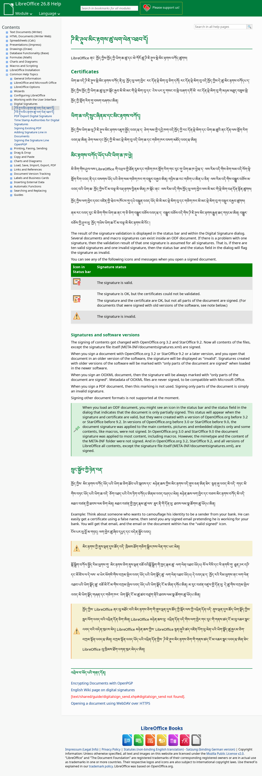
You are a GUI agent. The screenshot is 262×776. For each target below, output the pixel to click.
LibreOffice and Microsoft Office (35, 82)
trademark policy (101, 766)
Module (22, 13)
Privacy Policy (111, 749)
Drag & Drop (22, 152)
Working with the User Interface (35, 99)
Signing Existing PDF (27, 128)
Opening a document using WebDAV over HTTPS (110, 703)
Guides (18, 195)
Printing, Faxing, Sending (30, 148)
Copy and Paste (24, 157)
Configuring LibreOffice (29, 95)
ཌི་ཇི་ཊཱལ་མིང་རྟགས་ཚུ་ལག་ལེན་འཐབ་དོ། (34, 108)
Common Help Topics (24, 74)
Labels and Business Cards (31, 178)
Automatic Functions (27, 186)
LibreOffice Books (162, 728)
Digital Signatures (25, 104)
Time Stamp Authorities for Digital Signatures (36, 122)
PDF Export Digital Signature (33, 116)
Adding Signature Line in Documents (30, 134)
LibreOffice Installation (25, 70)
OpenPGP (20, 144)
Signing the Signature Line (31, 140)
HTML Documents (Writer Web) (30, 36)
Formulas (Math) (21, 57)
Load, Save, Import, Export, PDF (35, 165)
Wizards (19, 91)
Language (47, 13)
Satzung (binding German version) (210, 749)
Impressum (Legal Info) (81, 749)
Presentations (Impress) (25, 44)
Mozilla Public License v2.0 (225, 753)
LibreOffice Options (27, 87)
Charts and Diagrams (24, 61)
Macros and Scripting (24, 66)
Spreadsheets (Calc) (22, 40)
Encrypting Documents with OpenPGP (102, 683)
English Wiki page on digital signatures (103, 689)
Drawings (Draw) (21, 49)
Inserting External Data (29, 182)
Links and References (28, 169)
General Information (27, 78)
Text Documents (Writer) (26, 32)
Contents (11, 27)
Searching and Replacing (30, 190)
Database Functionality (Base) (29, 53)
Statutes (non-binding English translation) (154, 749)
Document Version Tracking (32, 173)
